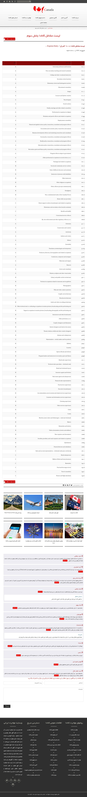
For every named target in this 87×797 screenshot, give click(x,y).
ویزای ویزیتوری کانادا (74, 745)
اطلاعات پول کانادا (33, 750)
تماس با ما (32, 4)
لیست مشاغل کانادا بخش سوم (40, 28)
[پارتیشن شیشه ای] (15, 780)
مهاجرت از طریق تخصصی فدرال (74, 750)
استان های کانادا (13, 17)
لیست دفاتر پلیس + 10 (74, 735)
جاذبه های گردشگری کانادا (53, 740)
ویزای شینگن (33, 740)
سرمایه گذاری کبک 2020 (74, 770)
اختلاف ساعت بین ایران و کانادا (53, 745)
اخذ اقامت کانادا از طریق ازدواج (74, 755)
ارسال (7, 706)
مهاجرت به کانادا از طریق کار (74, 740)
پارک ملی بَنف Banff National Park (13, 513)
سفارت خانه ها (54, 750)
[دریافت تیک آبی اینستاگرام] (19, 780)
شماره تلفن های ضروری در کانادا (13, 541)
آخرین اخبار (64, 17)
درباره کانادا (54, 4)
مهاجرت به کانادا (26, 17)
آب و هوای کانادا (53, 735)
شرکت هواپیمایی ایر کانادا (33, 513)
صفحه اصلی (77, 4)
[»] (30, 2)
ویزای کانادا (53, 775)
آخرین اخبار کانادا (33, 765)
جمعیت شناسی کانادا (33, 735)
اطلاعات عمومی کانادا (53, 730)
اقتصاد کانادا (53, 770)
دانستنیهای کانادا (40, 17)
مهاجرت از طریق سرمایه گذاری (74, 760)
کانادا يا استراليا (74, 513)
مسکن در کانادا (53, 760)
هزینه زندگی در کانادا (33, 755)
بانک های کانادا (33, 745)
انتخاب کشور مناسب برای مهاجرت (33, 541)
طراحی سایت (42, 794)
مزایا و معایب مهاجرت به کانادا (33, 775)
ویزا (61, 4)
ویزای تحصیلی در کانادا (74, 765)
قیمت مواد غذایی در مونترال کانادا (74, 541)
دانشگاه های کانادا (54, 765)
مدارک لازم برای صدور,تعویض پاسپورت (33, 770)
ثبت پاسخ (65, 560)
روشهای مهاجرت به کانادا (43, 4)
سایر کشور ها (68, 4)
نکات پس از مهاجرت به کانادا (74, 775)
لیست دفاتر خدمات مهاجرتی (33, 730)
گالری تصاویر (53, 17)
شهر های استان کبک (53, 513)
